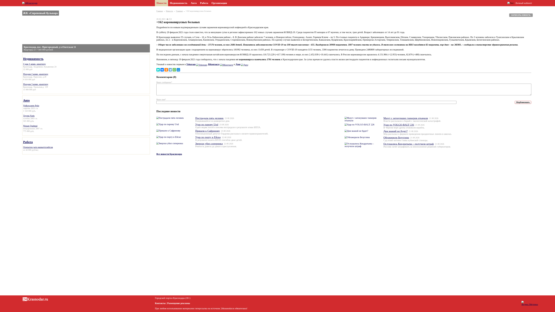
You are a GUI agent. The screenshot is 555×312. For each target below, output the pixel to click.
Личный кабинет (523, 3)
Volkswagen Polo (31, 105)
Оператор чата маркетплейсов (38, 147)
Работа (28, 142)
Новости (169, 11)
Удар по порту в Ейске (208, 137)
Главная (159, 11)
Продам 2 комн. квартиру (35, 74)
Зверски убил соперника (209, 143)
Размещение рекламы (178, 303)
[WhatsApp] (174, 70)
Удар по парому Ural (206, 124)
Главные (179, 11)
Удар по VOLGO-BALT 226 (398, 124)
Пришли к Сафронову (207, 130)
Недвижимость (33, 58)
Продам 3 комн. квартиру (35, 84)
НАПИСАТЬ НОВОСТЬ (521, 15)
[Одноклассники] (166, 70)
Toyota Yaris (29, 116)
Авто (26, 100)
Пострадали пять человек (209, 118)
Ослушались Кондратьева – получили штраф (408, 143)
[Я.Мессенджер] (158, 70)
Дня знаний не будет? (395, 131)
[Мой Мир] (178, 70)
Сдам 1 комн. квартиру (34, 64)
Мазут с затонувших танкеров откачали (405, 118)
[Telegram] (170, 70)
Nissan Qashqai (30, 126)
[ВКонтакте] (162, 70)
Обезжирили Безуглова (396, 137)
